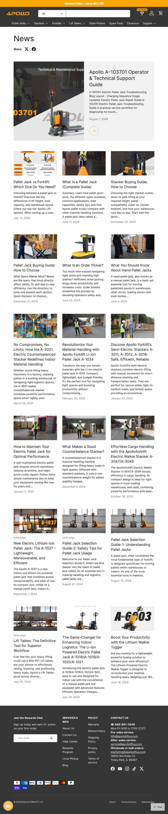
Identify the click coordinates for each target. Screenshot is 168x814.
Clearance (133, 23)
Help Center (70, 741)
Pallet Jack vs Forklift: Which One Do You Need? (35, 184)
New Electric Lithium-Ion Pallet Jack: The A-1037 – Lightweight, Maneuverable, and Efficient (35, 553)
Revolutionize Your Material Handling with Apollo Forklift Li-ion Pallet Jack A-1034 (80, 351)
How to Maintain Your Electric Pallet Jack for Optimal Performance (32, 451)
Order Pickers (97, 23)
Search (112, 802)
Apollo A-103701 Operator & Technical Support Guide (119, 78)
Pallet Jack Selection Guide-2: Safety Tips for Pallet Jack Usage (82, 548)
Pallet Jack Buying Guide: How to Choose (34, 267)
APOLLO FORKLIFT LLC (32, 802)
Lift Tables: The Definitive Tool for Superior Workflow (35, 646)
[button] (160, 13)
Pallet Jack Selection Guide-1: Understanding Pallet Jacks (130, 544)
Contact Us (70, 735)
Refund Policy (96, 731)
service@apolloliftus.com (126, 744)
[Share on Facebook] (33, 49)
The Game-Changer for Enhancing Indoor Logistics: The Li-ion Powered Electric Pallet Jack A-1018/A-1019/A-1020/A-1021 (81, 649)
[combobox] (84, 13)
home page (20, 537)
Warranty (93, 724)
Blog (65, 765)
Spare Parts (116, 23)
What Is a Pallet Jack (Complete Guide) (79, 184)
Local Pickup (70, 758)
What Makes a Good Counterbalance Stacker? (83, 449)
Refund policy (148, 802)
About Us (68, 728)
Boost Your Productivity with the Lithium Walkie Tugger (130, 642)
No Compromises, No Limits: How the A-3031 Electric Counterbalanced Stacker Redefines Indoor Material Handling (35, 354)
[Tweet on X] (26, 49)
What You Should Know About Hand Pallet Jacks (131, 267)
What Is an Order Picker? (82, 265)
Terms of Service (128, 802)
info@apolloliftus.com (124, 736)
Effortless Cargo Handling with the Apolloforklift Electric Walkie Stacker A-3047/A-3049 (132, 453)
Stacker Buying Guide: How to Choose (129, 184)
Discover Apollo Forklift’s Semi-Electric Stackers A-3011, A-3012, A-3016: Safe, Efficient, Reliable (132, 351)
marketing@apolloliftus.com (128, 752)
